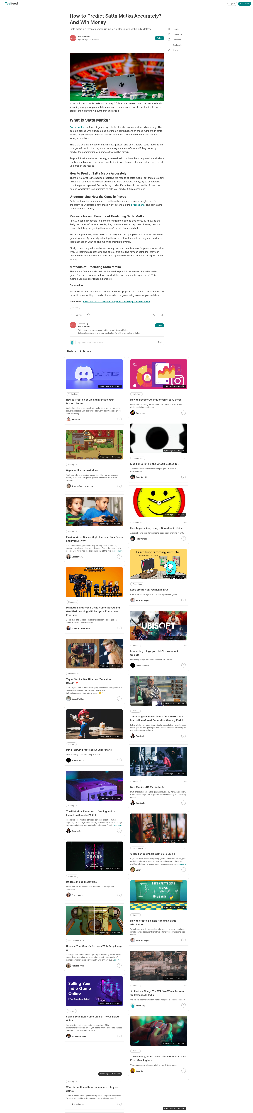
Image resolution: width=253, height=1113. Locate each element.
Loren (138, 870)
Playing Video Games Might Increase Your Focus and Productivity (94, 539)
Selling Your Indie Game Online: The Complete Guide (93, 1018)
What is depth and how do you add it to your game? (92, 1089)
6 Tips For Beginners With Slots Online (152, 853)
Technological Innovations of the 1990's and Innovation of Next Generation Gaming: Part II (156, 718)
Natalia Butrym (78, 966)
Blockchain (72, 602)
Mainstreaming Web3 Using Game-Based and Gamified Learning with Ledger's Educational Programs (93, 611)
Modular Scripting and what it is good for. (154, 464)
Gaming (75, 307)
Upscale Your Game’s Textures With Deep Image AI (94, 948)
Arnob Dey (140, 1006)
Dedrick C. (140, 736)
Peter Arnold (141, 477)
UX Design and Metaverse (81, 881)
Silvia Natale (77, 895)
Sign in (232, 4)
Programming (138, 458)
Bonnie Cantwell (79, 557)
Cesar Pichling (78, 699)
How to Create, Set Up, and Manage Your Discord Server (90, 401)
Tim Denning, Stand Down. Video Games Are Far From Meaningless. (158, 1058)
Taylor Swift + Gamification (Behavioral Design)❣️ (89, 681)
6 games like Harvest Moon (82, 470)
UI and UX (72, 876)
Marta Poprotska (79, 1036)
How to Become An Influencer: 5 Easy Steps (155, 399)
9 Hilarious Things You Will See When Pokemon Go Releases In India (157, 993)
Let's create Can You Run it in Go (149, 589)
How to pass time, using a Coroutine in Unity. (156, 528)
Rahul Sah (76, 419)
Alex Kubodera (78, 1104)
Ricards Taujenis (143, 600)
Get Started (244, 4)
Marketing (136, 394)
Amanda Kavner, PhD (81, 628)
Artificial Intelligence (76, 940)
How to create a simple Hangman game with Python (153, 922)
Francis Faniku (142, 666)
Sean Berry (140, 1071)
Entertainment (138, 848)
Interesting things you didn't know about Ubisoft (154, 653)
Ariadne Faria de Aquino (82, 486)
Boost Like (140, 413)
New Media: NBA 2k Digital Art (148, 787)
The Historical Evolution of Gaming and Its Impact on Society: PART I (91, 813)
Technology (137, 584)
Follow (159, 38)
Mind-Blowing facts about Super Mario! (89, 749)
